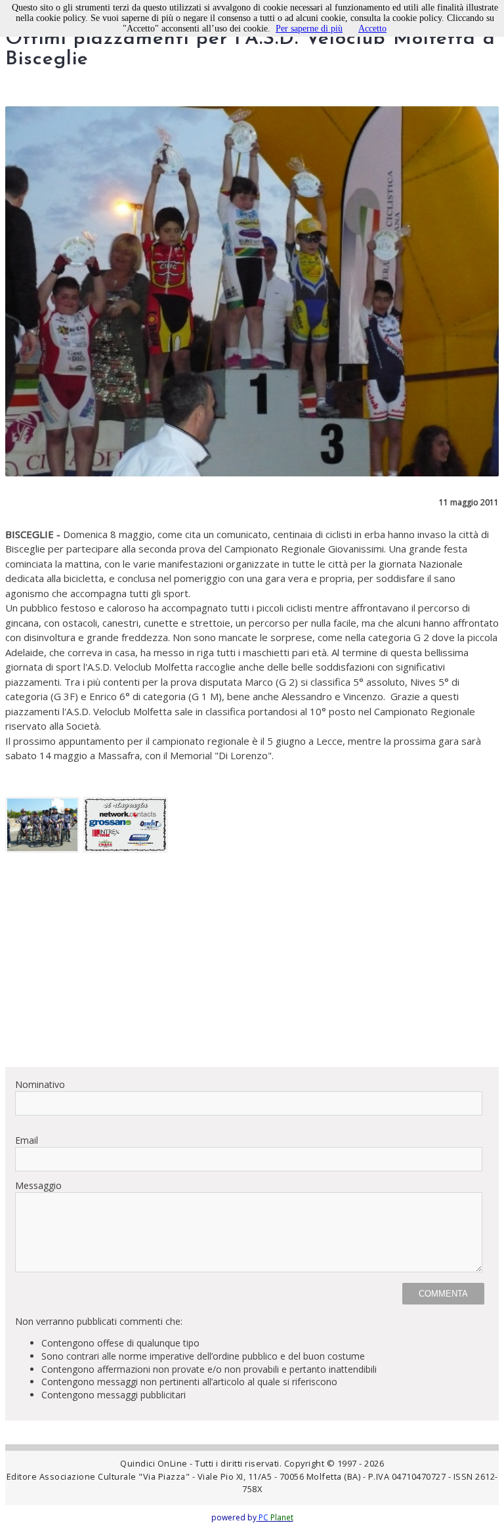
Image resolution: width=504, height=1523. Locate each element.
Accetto (372, 28)
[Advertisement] (252, 964)
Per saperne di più (309, 28)
